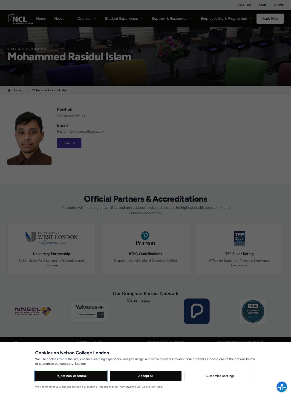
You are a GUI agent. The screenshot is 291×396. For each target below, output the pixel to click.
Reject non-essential (71, 376)
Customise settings (220, 376)
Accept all (145, 376)
